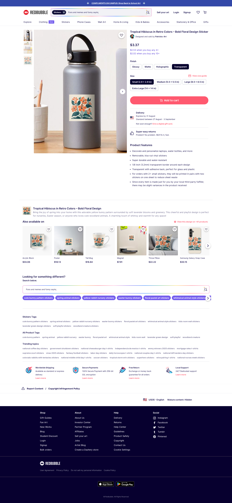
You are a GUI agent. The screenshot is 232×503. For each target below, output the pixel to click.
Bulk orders (46, 449)
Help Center (120, 427)
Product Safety (121, 436)
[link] (38, 298)
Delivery (118, 417)
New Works (46, 427)
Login (43, 440)
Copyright (119, 440)
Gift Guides (46, 417)
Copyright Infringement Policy (64, 388)
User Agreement (47, 470)
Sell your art (81, 436)
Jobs (77, 440)
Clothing (46, 22)
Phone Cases (83, 22)
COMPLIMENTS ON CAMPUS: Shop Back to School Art (116, 3)
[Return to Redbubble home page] (36, 12)
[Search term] (147, 12)
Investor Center (82, 422)
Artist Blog (80, 445)
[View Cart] (205, 12)
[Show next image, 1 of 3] (122, 91)
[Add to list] (121, 35)
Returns (118, 422)
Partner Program (83, 427)
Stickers (66, 22)
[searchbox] (116, 289)
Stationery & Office (186, 22)
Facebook (163, 422)
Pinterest (162, 436)
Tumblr (161, 431)
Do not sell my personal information (86, 470)
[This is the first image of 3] (38, 91)
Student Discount (49, 436)
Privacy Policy (62, 470)
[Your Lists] (198, 12)
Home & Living (120, 22)
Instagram (163, 417)
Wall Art (102, 22)
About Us (79, 417)
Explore (27, 22)
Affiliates (79, 431)
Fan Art (44, 422)
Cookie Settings (122, 449)
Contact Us (119, 445)
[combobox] (101, 12)
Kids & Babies (142, 22)
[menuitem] (27, 22)
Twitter (161, 427)
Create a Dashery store (86, 449)
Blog (42, 431)
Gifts (205, 22)
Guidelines (119, 431)
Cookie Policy (110, 470)
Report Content (35, 388)
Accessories (163, 22)
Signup (43, 445)
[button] (116, 3)
